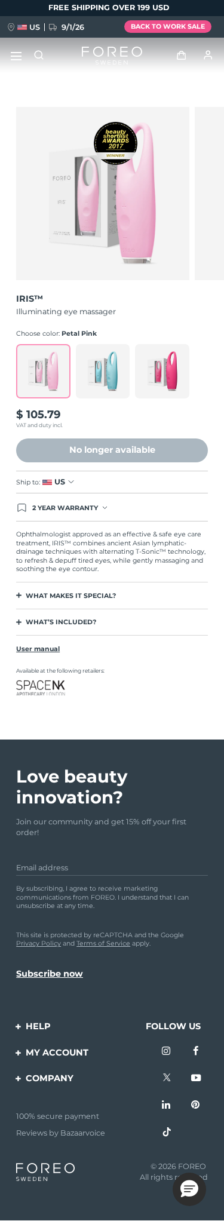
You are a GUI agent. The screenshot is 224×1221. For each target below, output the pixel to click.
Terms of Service (103, 943)
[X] (166, 1078)
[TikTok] (166, 1132)
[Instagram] (166, 1051)
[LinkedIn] (166, 1105)
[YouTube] (196, 1078)
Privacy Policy (38, 943)
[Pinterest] (196, 1105)
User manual (38, 649)
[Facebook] (196, 1051)
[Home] (112, 56)
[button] (189, 1189)
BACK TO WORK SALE (168, 26)
